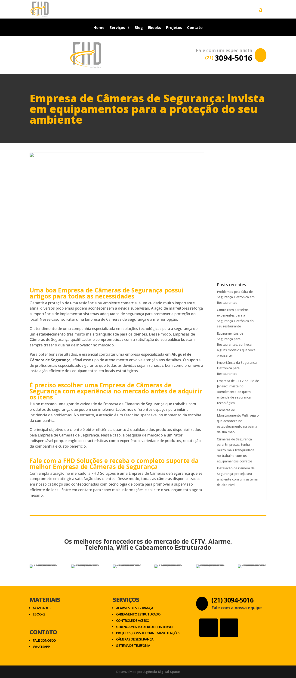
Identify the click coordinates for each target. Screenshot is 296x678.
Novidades (41, 608)
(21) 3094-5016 (232, 600)
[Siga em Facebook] (229, 627)
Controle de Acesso (132, 620)
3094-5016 (228, 58)
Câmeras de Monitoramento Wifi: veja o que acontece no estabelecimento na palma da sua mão (238, 421)
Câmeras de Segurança (134, 639)
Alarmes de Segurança (134, 608)
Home (99, 28)
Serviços (117, 28)
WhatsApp (41, 646)
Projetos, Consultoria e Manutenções (148, 633)
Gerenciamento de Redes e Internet (145, 626)
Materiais (45, 599)
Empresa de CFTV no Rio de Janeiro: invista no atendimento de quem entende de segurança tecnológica (238, 392)
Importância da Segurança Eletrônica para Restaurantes (237, 368)
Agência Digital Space (161, 671)
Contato (195, 28)
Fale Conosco (44, 640)
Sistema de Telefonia (133, 645)
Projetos (174, 28)
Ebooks (154, 28)
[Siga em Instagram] (208, 627)
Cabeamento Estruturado (138, 614)
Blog (139, 28)
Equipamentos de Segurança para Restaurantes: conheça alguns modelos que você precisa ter (236, 344)
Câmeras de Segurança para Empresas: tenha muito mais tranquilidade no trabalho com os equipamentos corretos (235, 450)
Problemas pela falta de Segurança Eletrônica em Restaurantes (236, 297)
